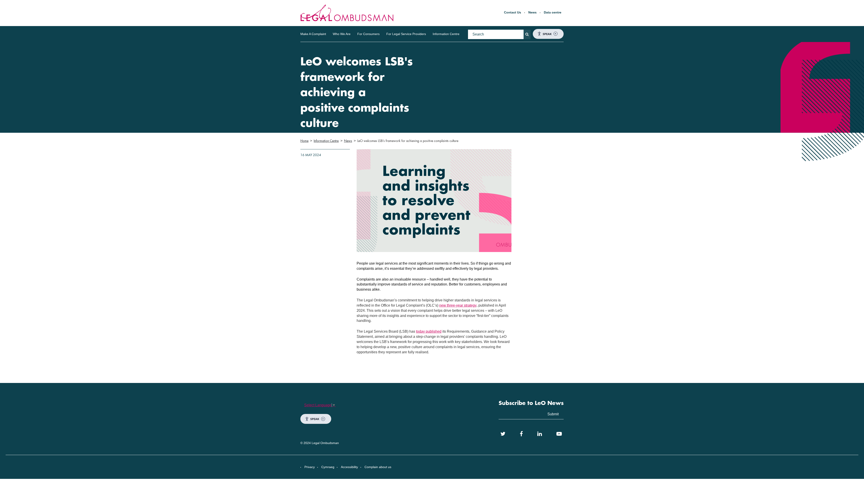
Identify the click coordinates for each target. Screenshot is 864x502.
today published (428, 331)
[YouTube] (559, 434)
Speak (547, 34)
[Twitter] (503, 434)
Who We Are (342, 34)
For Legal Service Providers (406, 34)
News (532, 12)
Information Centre (446, 34)
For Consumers (368, 34)
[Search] (527, 34)
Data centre (552, 12)
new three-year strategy (458, 305)
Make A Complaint (313, 34)
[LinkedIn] (540, 434)
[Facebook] (521, 434)
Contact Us (512, 12)
